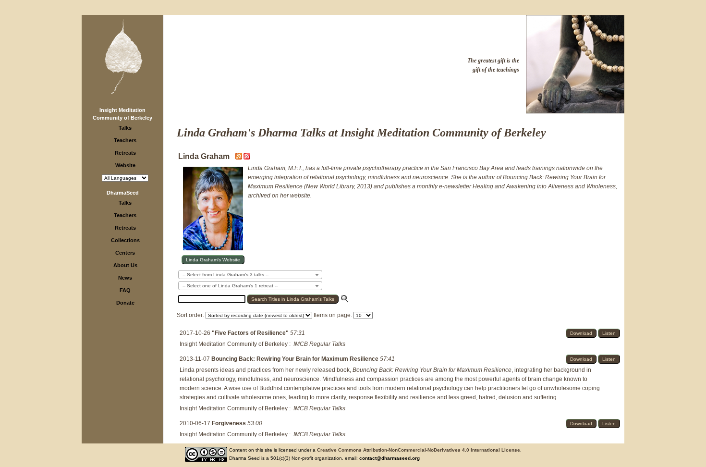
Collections (125, 240)
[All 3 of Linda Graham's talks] (246, 157)
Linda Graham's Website (213, 259)
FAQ (125, 290)
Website (125, 165)
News (125, 278)
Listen (609, 333)
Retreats (125, 153)
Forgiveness (229, 423)
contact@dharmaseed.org (389, 458)
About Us (125, 265)
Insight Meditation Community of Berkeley (234, 344)
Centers (125, 253)
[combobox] (250, 274)
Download (581, 333)
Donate (125, 303)
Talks (125, 128)
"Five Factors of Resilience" (251, 333)
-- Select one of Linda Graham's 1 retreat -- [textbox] (230, 285)
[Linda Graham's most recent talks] (239, 157)
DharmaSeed (123, 193)
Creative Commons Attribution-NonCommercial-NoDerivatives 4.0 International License (418, 450)
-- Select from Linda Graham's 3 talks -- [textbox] (225, 274)
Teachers (125, 140)
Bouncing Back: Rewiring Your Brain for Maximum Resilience (295, 359)
